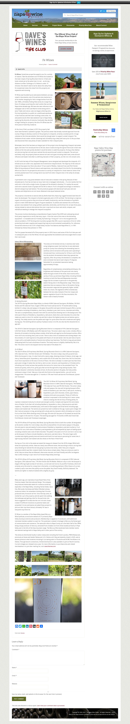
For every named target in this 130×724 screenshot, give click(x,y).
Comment (15, 649)
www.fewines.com (50, 546)
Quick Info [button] (21, 69)
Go (79, 2)
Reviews (23, 633)
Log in (113, 712)
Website (14, 684)
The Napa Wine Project (28, 14)
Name (14, 667)
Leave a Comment (53, 64)
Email (14, 675)
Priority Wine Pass (108, 72)
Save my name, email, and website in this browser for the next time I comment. (37, 694)
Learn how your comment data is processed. (51, 705)
